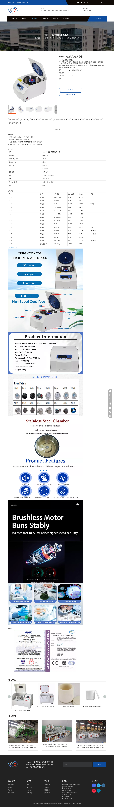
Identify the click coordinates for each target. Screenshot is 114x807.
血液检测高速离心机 (15, 123)
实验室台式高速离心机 (61, 119)
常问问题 (29, 787)
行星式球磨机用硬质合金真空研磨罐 (84, 693)
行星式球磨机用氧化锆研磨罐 (61, 706)
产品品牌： (62, 73)
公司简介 (29, 784)
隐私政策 (47, 793)
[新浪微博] (78, 2)
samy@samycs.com (70, 792)
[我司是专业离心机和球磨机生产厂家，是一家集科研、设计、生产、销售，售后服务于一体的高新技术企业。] (91, 731)
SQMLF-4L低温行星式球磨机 (15, 706)
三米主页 (47, 784)
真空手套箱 (11, 793)
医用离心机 (24, 119)
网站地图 (66, 803)
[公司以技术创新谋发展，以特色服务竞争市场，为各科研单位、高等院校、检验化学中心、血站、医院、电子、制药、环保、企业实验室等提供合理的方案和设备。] (57, 731)
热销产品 (47, 787)
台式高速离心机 (13, 119)
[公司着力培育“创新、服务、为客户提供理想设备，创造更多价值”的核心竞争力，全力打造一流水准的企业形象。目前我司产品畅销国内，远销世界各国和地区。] (23, 731)
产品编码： (62, 76)
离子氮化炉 (11, 784)
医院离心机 (99, 119)
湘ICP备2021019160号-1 (75, 803)
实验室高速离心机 (46, 119)
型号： (61, 70)
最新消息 (29, 793)
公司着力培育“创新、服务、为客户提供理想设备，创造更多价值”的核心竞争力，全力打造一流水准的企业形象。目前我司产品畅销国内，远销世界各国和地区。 (22, 746)
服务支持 (29, 790)
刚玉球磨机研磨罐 (38, 706)
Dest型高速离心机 (76, 119)
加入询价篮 (69, 94)
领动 (59, 803)
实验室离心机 (89, 119)
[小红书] (84, 2)
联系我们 (47, 790)
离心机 (10, 790)
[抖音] (88, 2)
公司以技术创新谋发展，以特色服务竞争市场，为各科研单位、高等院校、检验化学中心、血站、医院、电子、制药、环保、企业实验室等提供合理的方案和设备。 (56, 745)
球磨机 (10, 787)
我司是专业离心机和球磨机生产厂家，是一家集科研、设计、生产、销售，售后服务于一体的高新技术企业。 (90, 746)
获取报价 (98, 18)
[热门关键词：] (96, 2)
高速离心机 (34, 119)
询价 (69, 90)
